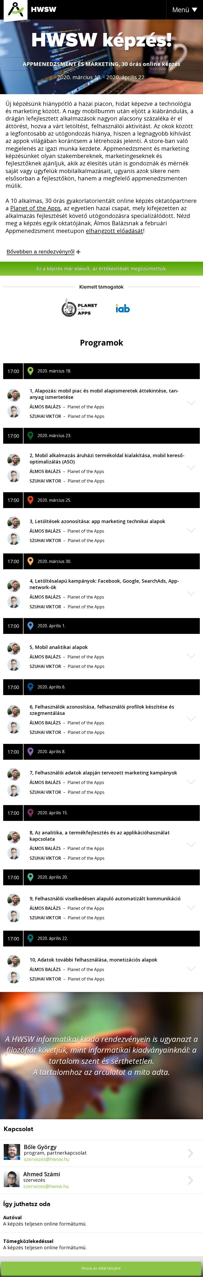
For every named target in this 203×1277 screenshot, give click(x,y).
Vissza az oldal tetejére (101, 1268)
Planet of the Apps (35, 208)
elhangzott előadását (114, 231)
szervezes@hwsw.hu (47, 1159)
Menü (180, 9)
